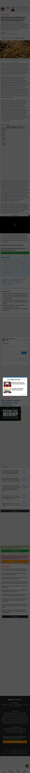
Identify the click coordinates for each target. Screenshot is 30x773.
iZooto (25, 394)
